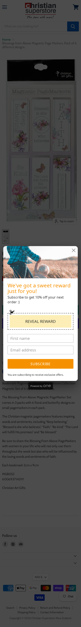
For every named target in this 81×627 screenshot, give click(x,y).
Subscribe (40, 364)
